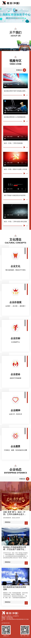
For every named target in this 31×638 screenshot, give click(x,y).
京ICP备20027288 (6, 623)
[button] (12, 18)
